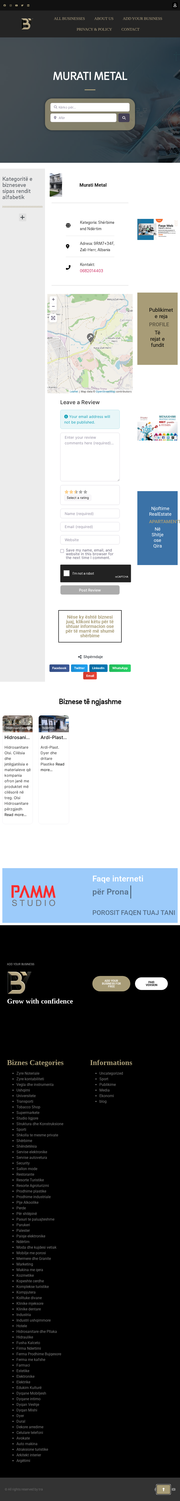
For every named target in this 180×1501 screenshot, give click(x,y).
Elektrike (23, 1382)
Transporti (24, 1101)
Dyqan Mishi (26, 1410)
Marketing (24, 1264)
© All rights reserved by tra (24, 1489)
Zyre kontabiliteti (30, 1079)
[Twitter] (22, 5)
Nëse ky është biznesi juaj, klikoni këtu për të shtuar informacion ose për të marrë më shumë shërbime (90, 626)
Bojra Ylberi (54, 737)
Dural (119, 728)
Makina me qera (29, 1270)
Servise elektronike (31, 1152)
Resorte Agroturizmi (32, 1185)
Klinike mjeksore (29, 1303)
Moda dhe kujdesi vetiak (36, 1247)
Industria (23, 1314)
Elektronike (25, 1376)
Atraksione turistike (32, 1449)
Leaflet (74, 391)
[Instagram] (10, 5)
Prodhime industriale (33, 1197)
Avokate (23, 1438)
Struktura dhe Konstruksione (39, 1124)
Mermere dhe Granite (33, 1258)
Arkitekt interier (28, 1455)
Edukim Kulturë (28, 1387)
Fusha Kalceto (28, 1343)
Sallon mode (26, 1169)
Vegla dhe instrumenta (35, 1084)
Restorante (25, 1174)
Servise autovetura (31, 1157)
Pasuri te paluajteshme (35, 1219)
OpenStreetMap (105, 391)
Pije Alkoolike (27, 1202)
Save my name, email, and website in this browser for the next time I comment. (89, 553)
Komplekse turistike (32, 1286)
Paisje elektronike (30, 1236)
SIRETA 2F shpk (21, 737)
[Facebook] (4, 5)
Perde (21, 1208)
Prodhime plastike (31, 1191)
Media (104, 1090)
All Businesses (69, 18)
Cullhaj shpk (126, 737)
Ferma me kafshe (30, 1359)
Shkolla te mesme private (37, 1135)
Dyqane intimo (28, 1399)
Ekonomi (106, 1096)
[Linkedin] (28, 5)
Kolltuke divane (29, 1298)
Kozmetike (25, 1275)
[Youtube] (16, 5)
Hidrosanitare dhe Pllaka (97, 728)
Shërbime (24, 1140)
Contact (130, 29)
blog (103, 1101)
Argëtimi (23, 1460)
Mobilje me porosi (31, 1253)
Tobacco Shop (28, 1107)
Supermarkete (27, 1112)
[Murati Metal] (90, 338)
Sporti (21, 1129)
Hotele (21, 1326)
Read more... (160, 803)
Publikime (107, 1084)
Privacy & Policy (94, 29)
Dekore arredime (29, 1427)
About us (103, 18)
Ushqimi (23, 1090)
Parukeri (23, 1225)
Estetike (22, 1371)
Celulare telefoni (29, 1432)
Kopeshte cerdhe (30, 1281)
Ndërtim (12, 728)
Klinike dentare (28, 1309)
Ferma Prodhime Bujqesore (38, 1354)
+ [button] (53, 299)
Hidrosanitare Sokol (99, 737)
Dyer (20, 1416)
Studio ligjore (27, 1118)
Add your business (142, 18)
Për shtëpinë (26, 1213)
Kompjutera (26, 1292)
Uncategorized (111, 1073)
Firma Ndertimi (28, 1348)
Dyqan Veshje (27, 1404)
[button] (22, 217)
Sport (103, 1079)
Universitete (26, 1096)
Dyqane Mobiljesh (31, 1393)
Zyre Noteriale (161, 728)
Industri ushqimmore (33, 1320)
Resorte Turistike (30, 1180)
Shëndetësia (26, 1146)
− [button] (53, 306)
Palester (23, 1230)
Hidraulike (24, 1337)
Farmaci (23, 1365)
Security (23, 1163)
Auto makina (27, 1444)
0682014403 (91, 270)
